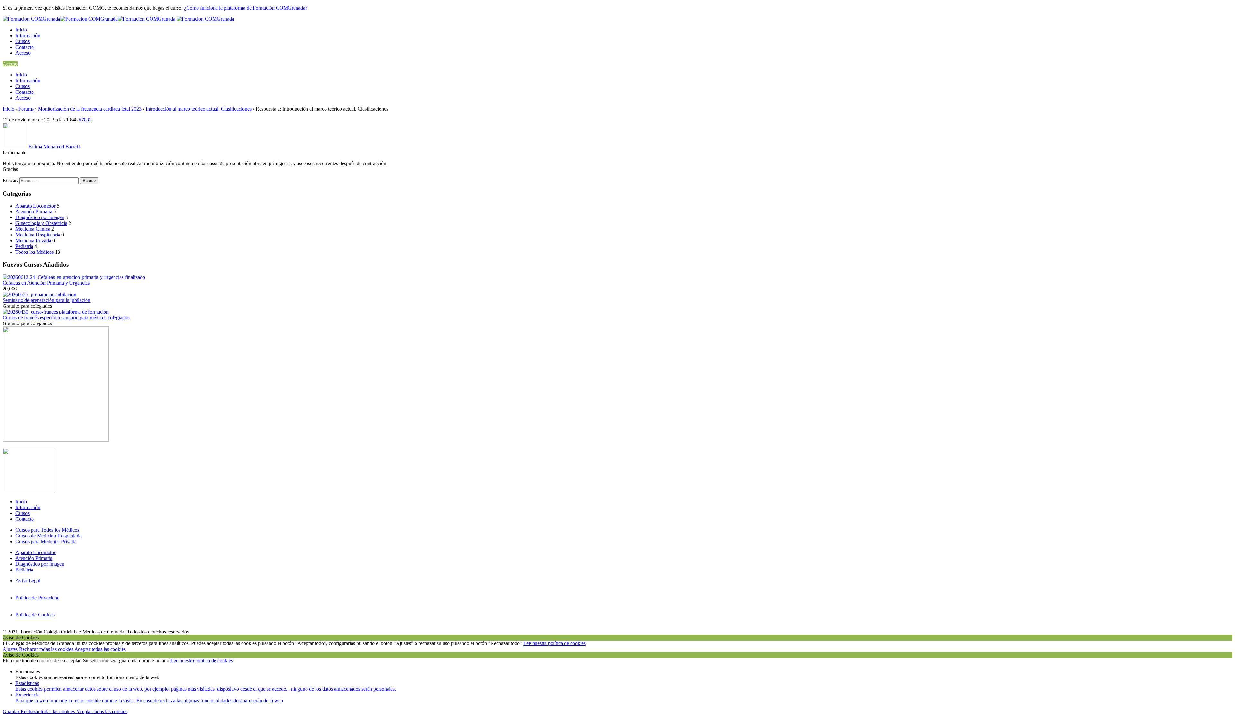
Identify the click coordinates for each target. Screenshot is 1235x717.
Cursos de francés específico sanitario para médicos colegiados (66, 317)
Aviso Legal (27, 580)
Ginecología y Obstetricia (41, 223)
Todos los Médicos (34, 252)
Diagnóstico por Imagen (39, 217)
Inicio (21, 29)
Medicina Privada (33, 240)
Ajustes (11, 649)
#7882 (85, 119)
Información (27, 35)
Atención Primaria (33, 211)
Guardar (12, 711)
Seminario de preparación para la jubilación (46, 300)
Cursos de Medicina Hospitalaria (48, 535)
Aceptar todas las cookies (100, 649)
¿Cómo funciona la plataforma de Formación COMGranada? (245, 8)
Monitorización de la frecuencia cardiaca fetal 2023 (90, 108)
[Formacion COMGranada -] (89, 19)
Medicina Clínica (32, 229)
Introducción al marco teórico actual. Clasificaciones (199, 108)
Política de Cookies (35, 614)
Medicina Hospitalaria (37, 234)
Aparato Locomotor (35, 205)
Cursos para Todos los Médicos (47, 530)
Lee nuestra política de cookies (554, 643)
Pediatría (24, 246)
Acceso (23, 53)
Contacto (24, 47)
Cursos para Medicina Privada (46, 541)
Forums (26, 108)
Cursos (22, 41)
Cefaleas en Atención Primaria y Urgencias (46, 283)
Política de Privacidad (37, 597)
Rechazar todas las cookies (46, 649)
